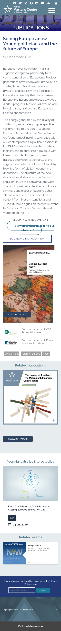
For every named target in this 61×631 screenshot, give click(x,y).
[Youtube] (42, 3)
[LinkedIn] (36, 3)
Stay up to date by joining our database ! (34, 228)
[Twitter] (20, 3)
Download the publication (27, 238)
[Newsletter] (14, 3)
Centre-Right (11, 353)
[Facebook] (31, 3)
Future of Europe (31, 353)
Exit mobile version (30, 626)
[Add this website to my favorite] (56, 3)
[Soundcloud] (48, 3)
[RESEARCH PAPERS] (30, 397)
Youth (46, 353)
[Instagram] (26, 3)
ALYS (55, 610)
